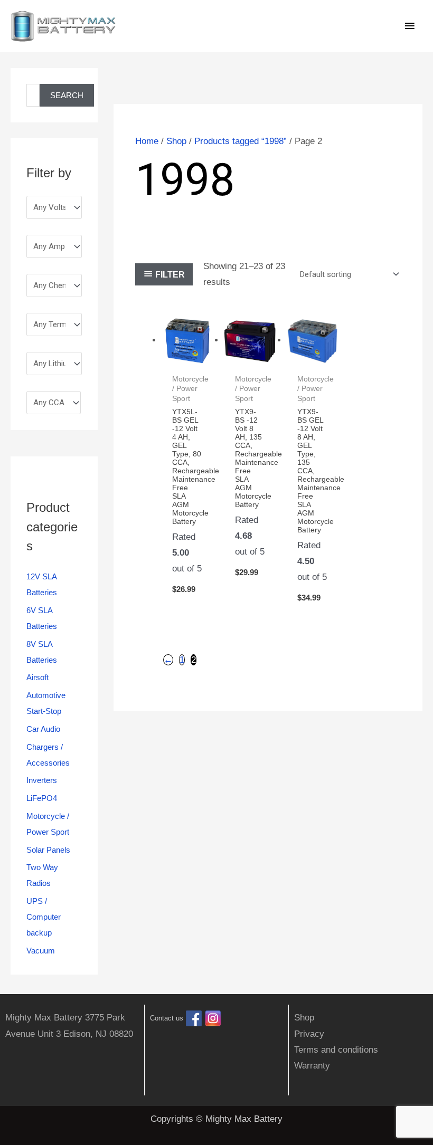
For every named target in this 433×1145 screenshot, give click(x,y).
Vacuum (40, 950)
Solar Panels (48, 849)
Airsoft (37, 677)
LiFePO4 (41, 798)
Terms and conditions (336, 1050)
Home (146, 141)
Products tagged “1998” (240, 141)
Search (66, 95)
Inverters (41, 780)
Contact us (166, 1019)
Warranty (312, 1066)
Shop (176, 141)
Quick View (187, 356)
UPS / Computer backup (43, 916)
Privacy (309, 1034)
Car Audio (43, 728)
